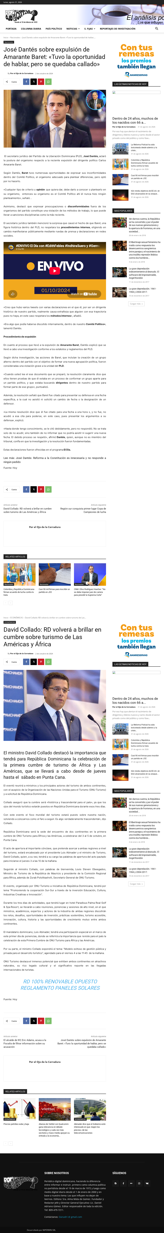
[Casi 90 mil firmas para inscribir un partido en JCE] (55, 574)
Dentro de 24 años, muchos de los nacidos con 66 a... (135, 120)
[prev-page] (6, 603)
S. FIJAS (88, 28)
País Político (54, 28)
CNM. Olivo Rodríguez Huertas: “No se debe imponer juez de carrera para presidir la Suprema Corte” (89, 592)
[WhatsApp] (48, 82)
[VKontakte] (147, 1183)
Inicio (6, 37)
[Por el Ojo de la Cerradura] (6, 73)
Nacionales (15, 37)
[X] (33, 82)
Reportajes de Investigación (117, 28)
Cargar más (135, 303)
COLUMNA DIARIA (31, 28)
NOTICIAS (71, 28)
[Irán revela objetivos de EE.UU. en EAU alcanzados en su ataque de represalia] (120, 195)
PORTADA (11, 28)
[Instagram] (139, 1183)
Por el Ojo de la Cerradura (21, 73)
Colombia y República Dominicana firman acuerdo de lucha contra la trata (19, 592)
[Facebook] (26, 82)
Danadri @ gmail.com (70, 1216)
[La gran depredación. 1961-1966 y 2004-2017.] (119, 292)
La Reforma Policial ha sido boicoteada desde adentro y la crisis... (144, 148)
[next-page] (11, 603)
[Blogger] (115, 1183)
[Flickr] (131, 1183)
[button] (156, 29)
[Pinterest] (41, 82)
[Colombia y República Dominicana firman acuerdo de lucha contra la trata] (20, 574)
